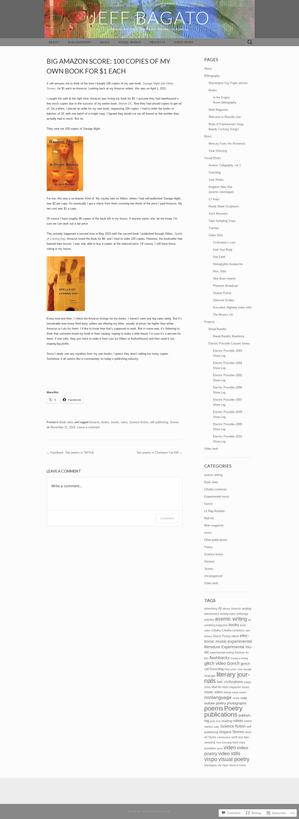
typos (220, 748)
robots (238, 720)
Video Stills (216, 235)
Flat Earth (219, 256)
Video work (183, 42)
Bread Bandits (218, 329)
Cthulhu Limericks (215, 489)
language (210, 675)
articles (209, 619)
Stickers (209, 561)
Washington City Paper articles (228, 83)
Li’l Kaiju (214, 199)
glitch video (215, 663)
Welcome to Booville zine (225, 117)
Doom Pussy (221, 636)
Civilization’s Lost (224, 242)
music (208, 532)
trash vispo (238, 742)
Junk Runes (216, 179)
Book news (67, 422)
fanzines (240, 652)
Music (105, 42)
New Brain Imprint (224, 278)
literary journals (227, 677)
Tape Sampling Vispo (222, 220)
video (230, 747)
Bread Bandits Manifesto (228, 336)
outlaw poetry (215, 703)
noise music (239, 692)
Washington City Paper (216, 765)
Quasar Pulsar (222, 293)
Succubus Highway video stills (232, 307)
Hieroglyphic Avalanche (228, 264)
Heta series (230, 669)
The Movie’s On (223, 314)
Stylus (212, 737)
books (105, 422)
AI (220, 608)
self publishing (159, 422)
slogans (225, 732)
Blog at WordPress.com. (149, 811)
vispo (210, 759)
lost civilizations (230, 682)
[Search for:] (250, 42)
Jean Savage (244, 669)
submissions (223, 737)
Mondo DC (125, 103)
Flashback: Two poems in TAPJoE (70, 452)
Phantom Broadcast (225, 285)
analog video (228, 613)
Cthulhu (216, 630)
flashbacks (219, 657)
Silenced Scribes (223, 300)
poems (213, 708)
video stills (229, 753)
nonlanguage (218, 697)
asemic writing (213, 475)
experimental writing (222, 652)
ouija (243, 698)
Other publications (215, 539)
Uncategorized (213, 576)
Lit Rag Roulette (214, 511)
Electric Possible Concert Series (229, 343)
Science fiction (138, 422)
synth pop (237, 737)
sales (124, 422)
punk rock (215, 721)
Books (213, 90)
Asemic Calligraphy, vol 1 (225, 165)
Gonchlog (215, 172)
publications (220, 714)
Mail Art (209, 518)
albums (226, 608)
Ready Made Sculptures (224, 206)
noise (227, 692)
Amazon (94, 422)
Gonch (208, 503)
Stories (174, 422)
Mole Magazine (218, 109)
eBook (235, 636)
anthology (242, 613)
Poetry (208, 547)
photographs (236, 703)
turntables (210, 748)
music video (213, 692)
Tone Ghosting (218, 150)
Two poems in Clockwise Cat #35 (159, 452)
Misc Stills (219, 271)
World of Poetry (237, 765)
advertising (210, 608)
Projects (157, 42)
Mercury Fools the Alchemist (227, 143)
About (54, 42)
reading (227, 721)
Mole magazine (213, 525)
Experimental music (216, 496)
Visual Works (130, 42)
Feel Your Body (222, 249)
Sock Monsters (218, 213)
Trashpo (214, 228)
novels (115, 422)
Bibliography (79, 42)
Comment (167, 518)
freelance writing (239, 658)
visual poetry (234, 759)
